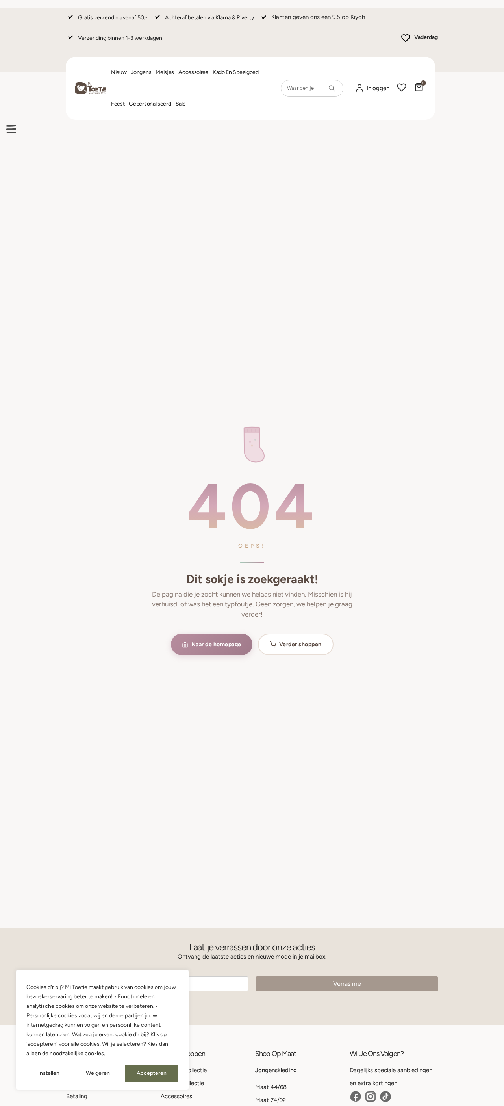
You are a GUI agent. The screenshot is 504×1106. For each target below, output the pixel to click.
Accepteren (152, 1073)
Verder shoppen (300, 644)
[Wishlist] (401, 88)
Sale (181, 103)
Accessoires (193, 72)
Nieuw (119, 72)
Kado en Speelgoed (236, 72)
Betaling (76, 1096)
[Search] (332, 88)
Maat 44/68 (271, 1087)
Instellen (48, 1073)
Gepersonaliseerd (150, 103)
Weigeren (98, 1073)
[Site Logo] (90, 88)
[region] (102, 1030)
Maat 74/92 (270, 1100)
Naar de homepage (216, 644)
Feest (118, 103)
